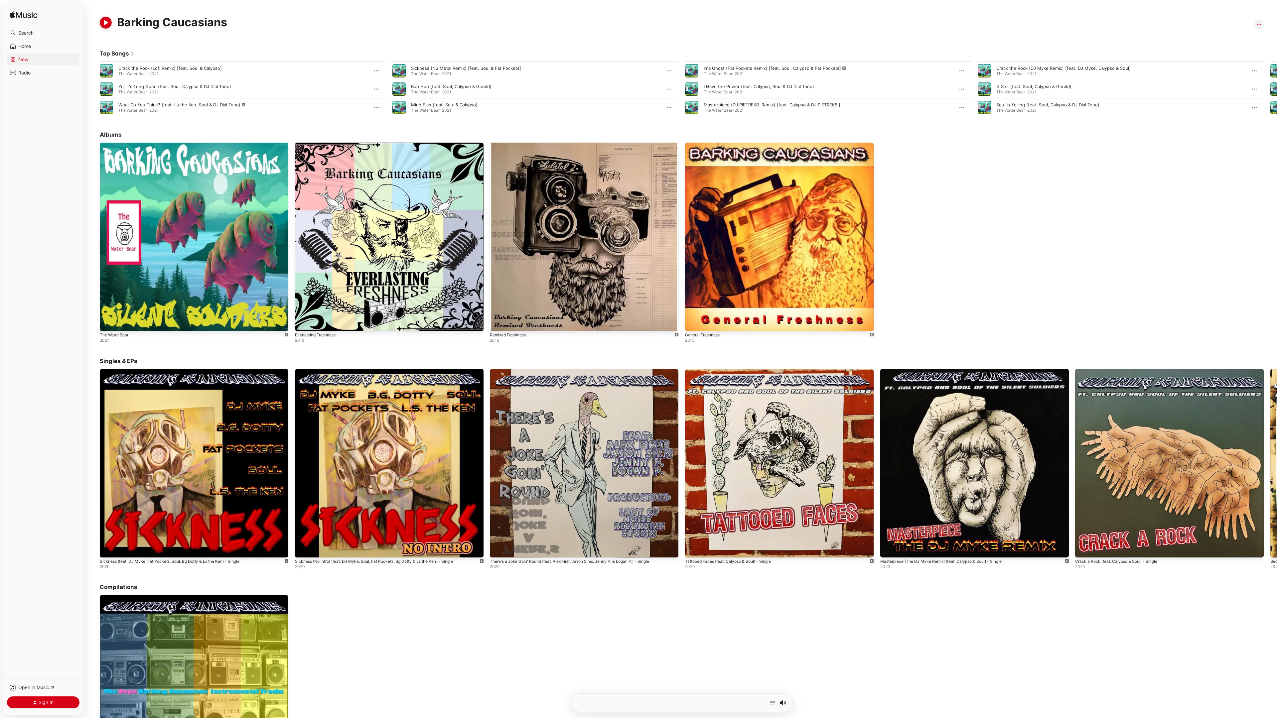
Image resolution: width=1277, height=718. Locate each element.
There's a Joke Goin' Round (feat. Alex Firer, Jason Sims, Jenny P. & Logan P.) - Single (579, 371)
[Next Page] (1270, 89)
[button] (43, 33)
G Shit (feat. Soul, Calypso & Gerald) (1033, 86)
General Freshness (705, 145)
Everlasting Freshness (318, 145)
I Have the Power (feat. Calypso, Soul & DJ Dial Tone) (759, 86)
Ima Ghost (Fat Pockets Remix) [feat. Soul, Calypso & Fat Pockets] (772, 68)
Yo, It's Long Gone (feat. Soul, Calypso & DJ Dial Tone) (174, 86)
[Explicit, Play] (106, 107)
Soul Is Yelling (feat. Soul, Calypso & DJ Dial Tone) (1047, 104)
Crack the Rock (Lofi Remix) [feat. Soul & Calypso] (170, 68)
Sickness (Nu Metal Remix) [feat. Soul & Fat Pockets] (466, 68)
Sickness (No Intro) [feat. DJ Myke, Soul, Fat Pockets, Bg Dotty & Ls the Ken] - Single (384, 371)
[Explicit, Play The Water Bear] (108, 323)
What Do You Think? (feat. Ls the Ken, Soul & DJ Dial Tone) (179, 104)
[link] (117, 53)
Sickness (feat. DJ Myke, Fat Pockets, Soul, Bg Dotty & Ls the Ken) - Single (178, 371)
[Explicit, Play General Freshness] (693, 323)
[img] (23, 15)
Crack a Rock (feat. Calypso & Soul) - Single (1120, 371)
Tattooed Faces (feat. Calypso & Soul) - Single (733, 371)
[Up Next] (773, 702)
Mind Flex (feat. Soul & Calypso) (444, 104)
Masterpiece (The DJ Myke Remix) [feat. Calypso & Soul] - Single (947, 371)
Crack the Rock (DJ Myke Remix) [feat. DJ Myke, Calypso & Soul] (1063, 68)
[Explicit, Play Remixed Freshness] (498, 323)
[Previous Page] (93, 89)
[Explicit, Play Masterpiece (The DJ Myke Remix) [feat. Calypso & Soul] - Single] (889, 549)
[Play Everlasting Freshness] (303, 323)
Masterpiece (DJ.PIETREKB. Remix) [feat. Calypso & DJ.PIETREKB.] (772, 104)
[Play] (106, 23)
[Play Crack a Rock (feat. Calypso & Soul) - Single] (1083, 549)
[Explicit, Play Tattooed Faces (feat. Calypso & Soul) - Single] (693, 549)
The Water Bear (116, 145)
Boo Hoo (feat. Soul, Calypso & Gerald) (451, 86)
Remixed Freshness (510, 145)
